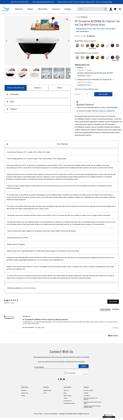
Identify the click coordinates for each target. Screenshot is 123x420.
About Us (66, 390)
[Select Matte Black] (92, 45)
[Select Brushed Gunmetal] (112, 45)
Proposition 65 (68, 401)
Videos (66, 398)
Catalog (86, 393)
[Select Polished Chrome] (77, 45)
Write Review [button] (113, 301)
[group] (13, 300)
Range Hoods (47, 390)
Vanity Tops (24, 393)
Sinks (45, 393)
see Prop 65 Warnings (28, 288)
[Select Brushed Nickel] (82, 45)
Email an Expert (110, 29)
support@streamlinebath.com (45, 2)
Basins (23, 395)
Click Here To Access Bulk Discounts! (86, 89)
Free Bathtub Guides (69, 403)
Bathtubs (23, 390)
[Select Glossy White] (107, 45)
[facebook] (58, 379)
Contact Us (56, 9)
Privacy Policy (38, 414)
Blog (65, 393)
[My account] (111, 9)
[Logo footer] (108, 416)
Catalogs (67, 9)
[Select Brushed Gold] (87, 45)
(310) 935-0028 (23, 2)
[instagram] (61, 379)
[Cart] (115, 9)
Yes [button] (36, 327)
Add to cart (103, 94)
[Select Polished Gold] (97, 45)
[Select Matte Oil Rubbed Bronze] (102, 45)
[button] (69, 41)
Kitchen (30, 9)
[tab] (105, 309)
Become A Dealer (88, 390)
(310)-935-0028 (112, 107)
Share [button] (42, 327)
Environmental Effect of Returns (90, 398)
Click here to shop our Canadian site (103, 111)
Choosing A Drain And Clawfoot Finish (92, 402)
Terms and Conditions (50, 414)
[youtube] (64, 379)
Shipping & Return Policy (83, 29)
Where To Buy (42, 9)
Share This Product (98, 29)
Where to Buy (67, 395)
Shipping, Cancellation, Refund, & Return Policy (92, 406)
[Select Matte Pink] (117, 45)
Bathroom (18, 9)
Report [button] (39, 327)
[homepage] (5, 9)
